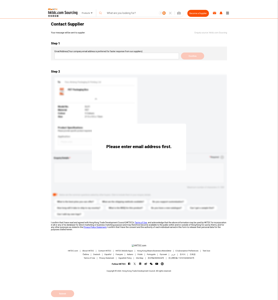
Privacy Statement (106, 258)
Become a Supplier (198, 13)
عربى (173, 254)
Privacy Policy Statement (95, 227)
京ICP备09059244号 (156, 258)
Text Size (206, 251)
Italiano (130, 254)
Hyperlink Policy (125, 258)
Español (108, 254)
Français (119, 254)
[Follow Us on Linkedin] (140, 263)
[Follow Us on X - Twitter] (134, 263)
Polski (140, 254)
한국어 (182, 254)
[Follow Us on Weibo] (145, 263)
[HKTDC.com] (139, 245)
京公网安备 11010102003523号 (181, 258)
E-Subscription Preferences (187, 251)
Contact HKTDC (104, 251)
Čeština (86, 254)
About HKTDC (88, 251)
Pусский (163, 254)
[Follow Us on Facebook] (129, 263)
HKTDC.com (73, 251)
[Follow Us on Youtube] (156, 263)
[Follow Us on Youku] (162, 263)
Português (151, 254)
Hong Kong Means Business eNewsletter (154, 251)
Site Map (139, 258)
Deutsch (96, 254)
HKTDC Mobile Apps (124, 251)
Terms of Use (141, 222)
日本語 (192, 254)
